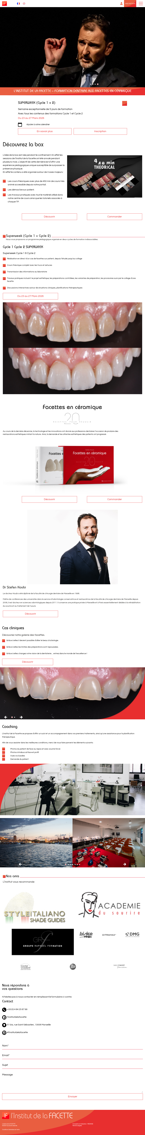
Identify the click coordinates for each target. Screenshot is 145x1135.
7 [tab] (80, 865)
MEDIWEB (90, 1124)
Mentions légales (77, 1125)
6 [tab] (78, 865)
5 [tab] (76, 865)
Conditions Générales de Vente (11, 1129)
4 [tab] (99, 85)
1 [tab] (91, 85)
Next (21, 717)
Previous (5, 717)
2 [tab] (93, 84)
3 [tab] (96, 85)
